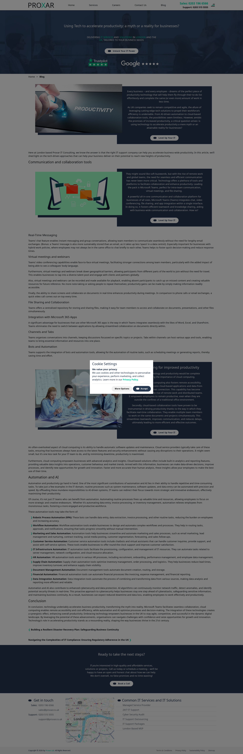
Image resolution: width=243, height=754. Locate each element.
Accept (144, 388)
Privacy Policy (130, 379)
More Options (122, 388)
